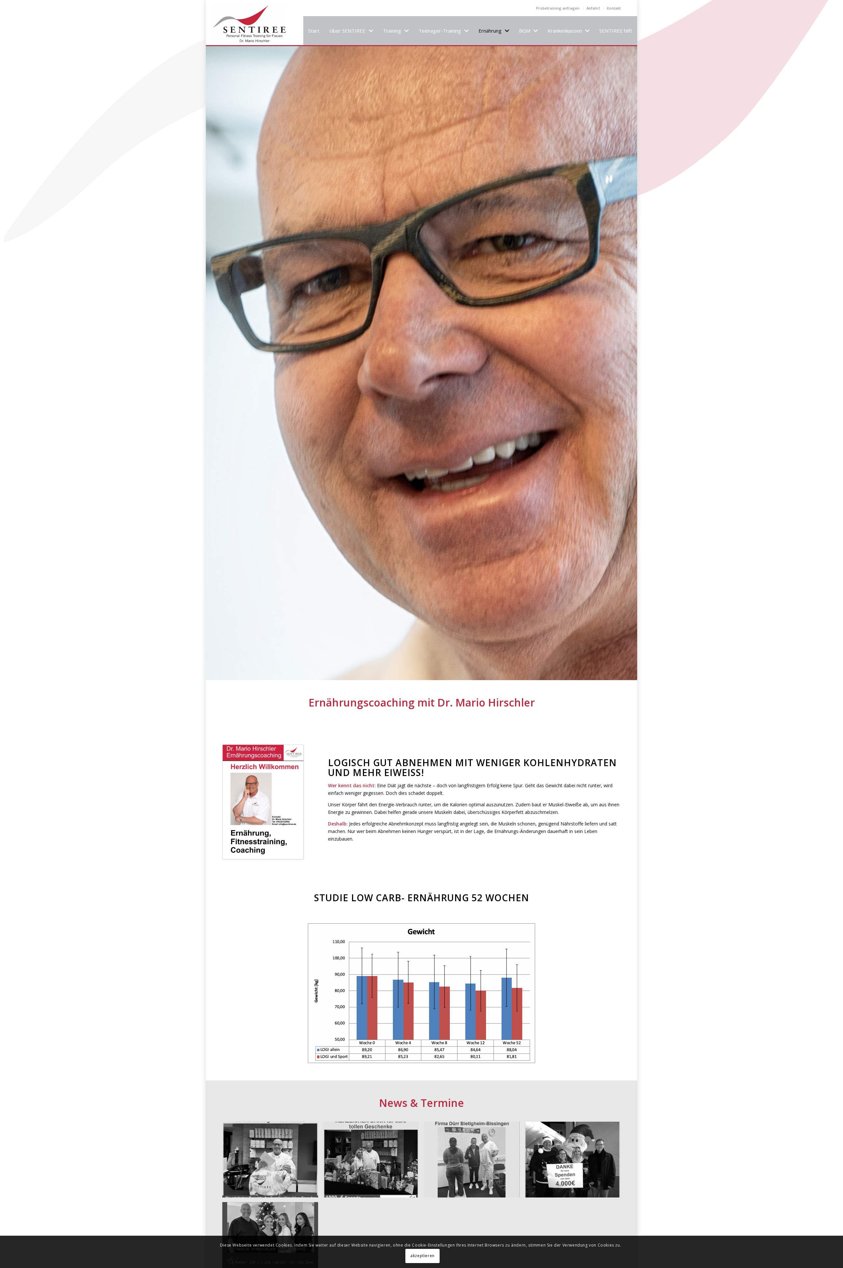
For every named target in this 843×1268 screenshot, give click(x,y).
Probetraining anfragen (558, 8)
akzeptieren (422, 1255)
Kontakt (614, 8)
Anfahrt (593, 8)
